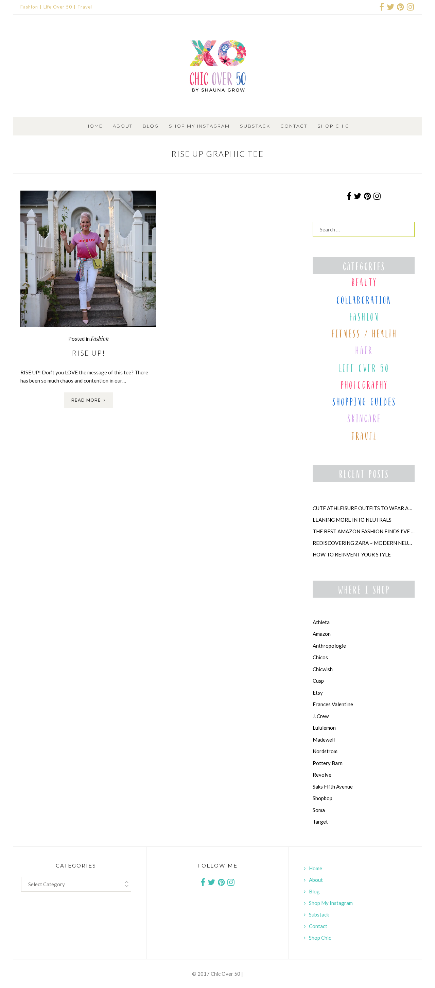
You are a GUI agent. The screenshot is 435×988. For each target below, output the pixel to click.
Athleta (321, 622)
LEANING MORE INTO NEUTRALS (352, 520)
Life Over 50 (58, 7)
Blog (151, 126)
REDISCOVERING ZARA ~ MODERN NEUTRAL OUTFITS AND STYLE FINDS (364, 543)
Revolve (322, 775)
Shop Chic (333, 126)
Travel (84, 7)
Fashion (29, 7)
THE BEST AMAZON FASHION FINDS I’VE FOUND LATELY (364, 531)
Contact (293, 126)
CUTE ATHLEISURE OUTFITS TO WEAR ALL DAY (364, 508)
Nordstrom (325, 751)
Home (94, 126)
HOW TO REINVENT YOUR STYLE (352, 554)
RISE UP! (88, 353)
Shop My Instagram (199, 126)
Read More (86, 400)
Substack (255, 126)
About (123, 126)
